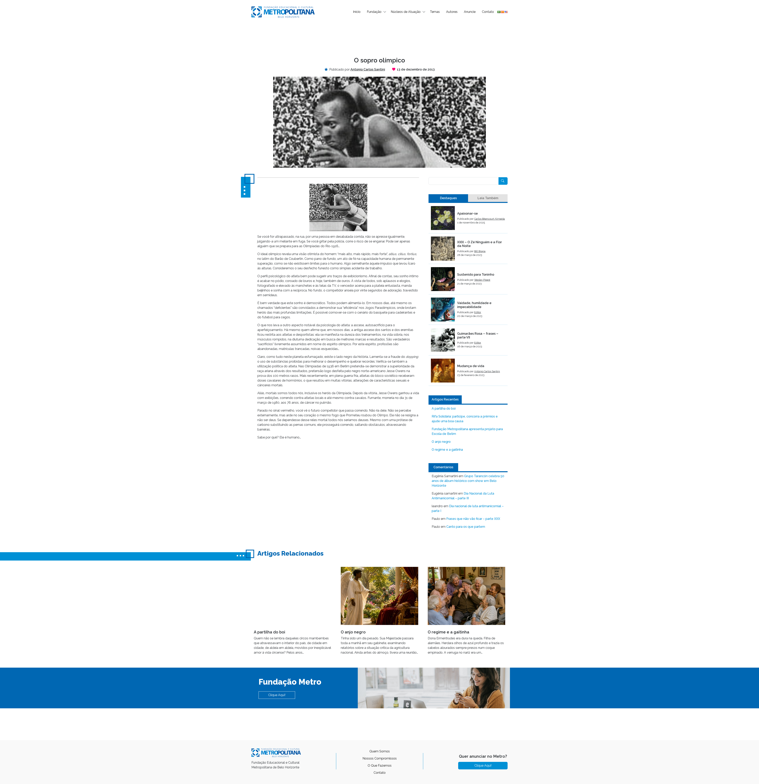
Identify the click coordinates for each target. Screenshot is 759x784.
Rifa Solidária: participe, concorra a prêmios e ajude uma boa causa (465, 419)
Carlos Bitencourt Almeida (489, 218)
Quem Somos (379, 751)
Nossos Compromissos (380, 758)
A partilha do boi (444, 408)
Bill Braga (479, 251)
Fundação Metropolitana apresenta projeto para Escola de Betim (467, 431)
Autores (452, 12)
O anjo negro (441, 442)
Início (357, 12)
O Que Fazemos (380, 765)
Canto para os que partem (465, 527)
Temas (435, 12)
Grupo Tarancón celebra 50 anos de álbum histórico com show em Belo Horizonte (468, 480)
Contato (488, 12)
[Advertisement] (379, 37)
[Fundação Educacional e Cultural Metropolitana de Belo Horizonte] (283, 11)
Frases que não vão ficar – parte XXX (473, 519)
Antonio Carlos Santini (487, 371)
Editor (477, 312)
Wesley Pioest (482, 279)
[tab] (448, 198)
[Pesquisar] (503, 181)
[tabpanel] (468, 296)
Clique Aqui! (276, 695)
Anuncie (470, 12)
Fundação (374, 12)
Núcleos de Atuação (406, 12)
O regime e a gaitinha (447, 449)
